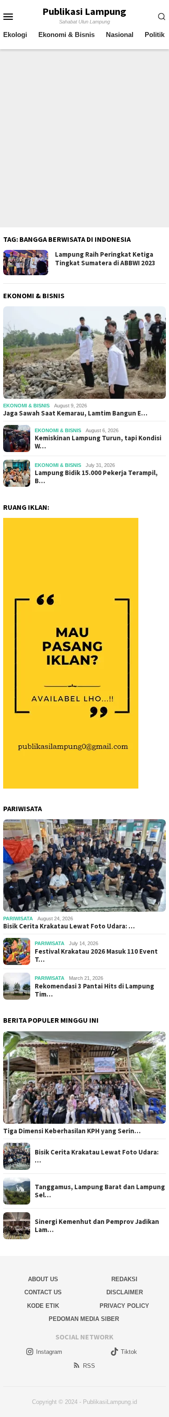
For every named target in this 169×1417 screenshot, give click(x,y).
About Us (43, 1279)
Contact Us (43, 1292)
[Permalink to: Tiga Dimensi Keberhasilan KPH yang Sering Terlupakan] (84, 1077)
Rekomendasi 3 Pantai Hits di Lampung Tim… (94, 990)
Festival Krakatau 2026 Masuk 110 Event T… (96, 955)
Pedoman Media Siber (84, 1318)
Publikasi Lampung (84, 11)
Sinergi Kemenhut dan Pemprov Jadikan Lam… (97, 1226)
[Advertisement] (84, 138)
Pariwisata (18, 918)
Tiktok (129, 1351)
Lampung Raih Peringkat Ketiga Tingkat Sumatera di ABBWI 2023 (105, 259)
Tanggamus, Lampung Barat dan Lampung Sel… (100, 1191)
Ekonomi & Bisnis (26, 405)
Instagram (49, 1351)
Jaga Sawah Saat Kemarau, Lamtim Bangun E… (75, 413)
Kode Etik (43, 1305)
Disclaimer (124, 1292)
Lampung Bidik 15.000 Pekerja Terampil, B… (96, 477)
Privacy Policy (124, 1305)
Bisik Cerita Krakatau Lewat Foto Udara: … (69, 926)
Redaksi (124, 1279)
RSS (89, 1365)
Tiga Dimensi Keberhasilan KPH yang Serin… (72, 1131)
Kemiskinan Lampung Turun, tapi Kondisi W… (98, 442)
